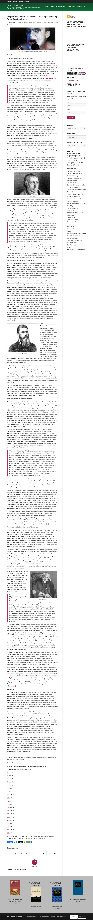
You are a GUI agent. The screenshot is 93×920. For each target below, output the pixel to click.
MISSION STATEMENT (12, 1)
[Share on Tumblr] (38, 853)
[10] (14, 360)
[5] (43, 257)
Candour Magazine (72, 182)
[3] (48, 135)
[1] (46, 75)
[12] (55, 418)
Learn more (82, 916)
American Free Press (73, 171)
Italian (69, 160)
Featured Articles (28, 22)
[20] (14, 621)
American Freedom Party (74, 173)
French (69, 158)
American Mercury (72, 176)
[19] (11, 591)
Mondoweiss (71, 215)
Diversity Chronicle (72, 201)
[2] (47, 102)
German (76, 158)
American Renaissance (74, 178)
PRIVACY (27, 1)
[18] (34, 546)
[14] (40, 475)
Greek (83, 158)
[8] (47, 295)
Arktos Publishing (72, 180)
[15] (34, 487)
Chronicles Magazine (73, 187)
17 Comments (17, 22)
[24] (14, 686)
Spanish (70, 165)
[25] (15, 728)
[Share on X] (15, 853)
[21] (25, 649)
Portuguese (71, 163)
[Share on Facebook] (10, 853)
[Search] (84, 7)
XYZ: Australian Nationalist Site (76, 249)
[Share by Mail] (55, 853)
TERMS (21, 1)
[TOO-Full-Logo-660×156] (24, 7)
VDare (69, 247)
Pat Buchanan (71, 217)
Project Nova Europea (73, 222)
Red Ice (69, 224)
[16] (51, 508)
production (48, 78)
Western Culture (47, 22)
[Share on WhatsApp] (21, 853)
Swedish (77, 165)
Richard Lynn (71, 226)
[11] (14, 382)
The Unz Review (72, 245)
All (68, 156)
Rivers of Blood (71, 229)
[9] (52, 346)
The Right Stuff (71, 242)
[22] (36, 678)
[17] (47, 524)
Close (73, 916)
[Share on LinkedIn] (32, 853)
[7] (41, 287)
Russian (80, 163)
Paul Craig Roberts (72, 219)
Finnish (78, 156)
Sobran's (69, 231)
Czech (72, 156)
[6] (13, 271)
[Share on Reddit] (49, 853)
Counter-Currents (72, 192)
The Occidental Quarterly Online (76, 233)
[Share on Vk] (43, 853)
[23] (27, 682)
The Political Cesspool (73, 236)
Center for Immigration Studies (76, 185)
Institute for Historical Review (75, 212)
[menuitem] (12, 1)
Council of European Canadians (76, 189)
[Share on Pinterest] (27, 853)
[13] (29, 426)
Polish (75, 160)
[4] (41, 241)
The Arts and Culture (37, 22)
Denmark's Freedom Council (75, 199)
